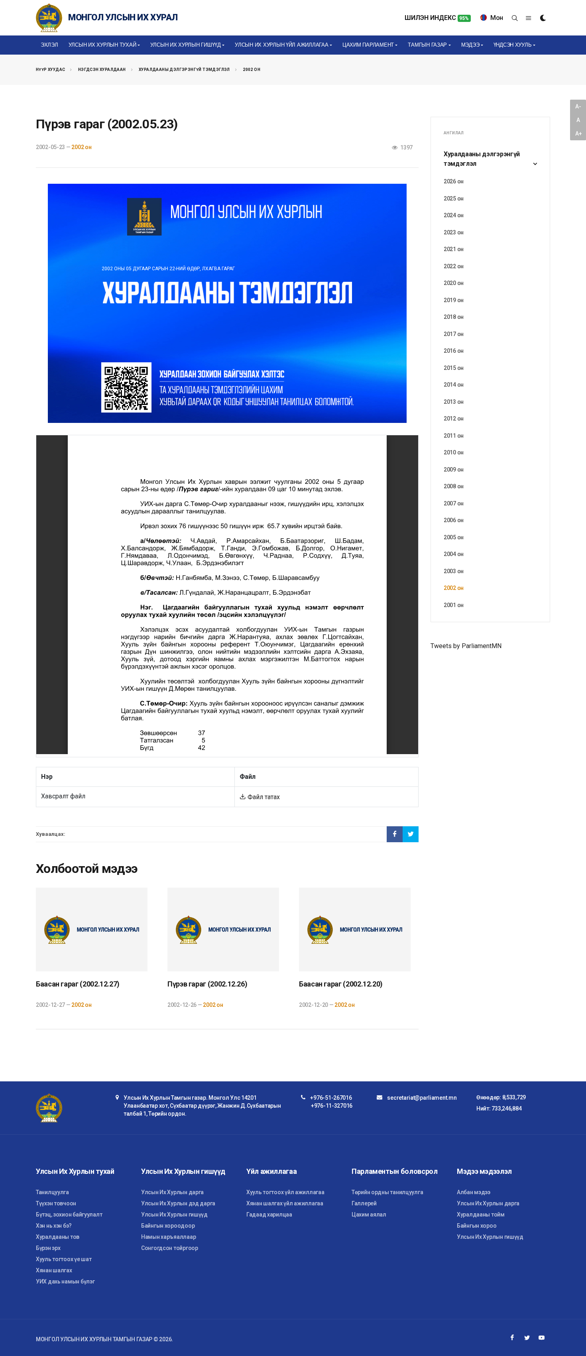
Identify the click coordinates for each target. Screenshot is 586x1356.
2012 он (454, 418)
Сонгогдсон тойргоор (169, 1248)
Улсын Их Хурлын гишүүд (174, 1214)
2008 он (454, 486)
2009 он (454, 469)
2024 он (454, 215)
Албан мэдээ (473, 1192)
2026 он (454, 181)
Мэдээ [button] (470, 45)
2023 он (454, 232)
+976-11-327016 (331, 1105)
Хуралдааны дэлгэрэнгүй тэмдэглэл (184, 69)
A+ (578, 133)
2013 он (454, 402)
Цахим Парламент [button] (368, 45)
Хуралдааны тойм (481, 1214)
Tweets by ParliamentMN (466, 646)
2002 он (251, 69)
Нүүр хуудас (50, 69)
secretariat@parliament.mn (421, 1098)
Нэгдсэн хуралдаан (102, 69)
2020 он (454, 283)
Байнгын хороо (476, 1225)
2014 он (454, 384)
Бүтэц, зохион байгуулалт (69, 1214)
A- (578, 106)
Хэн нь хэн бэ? (54, 1225)
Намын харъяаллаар (168, 1237)
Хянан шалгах (54, 1270)
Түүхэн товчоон (56, 1203)
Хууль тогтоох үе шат (63, 1259)
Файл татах (263, 797)
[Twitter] (527, 1337)
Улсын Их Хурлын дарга (172, 1192)
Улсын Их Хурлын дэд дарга (178, 1203)
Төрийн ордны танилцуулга (387, 1192)
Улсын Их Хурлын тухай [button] (102, 45)
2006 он (454, 520)
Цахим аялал (369, 1214)
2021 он (454, 249)
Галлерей (364, 1203)
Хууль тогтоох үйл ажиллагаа (285, 1192)
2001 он (454, 605)
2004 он (454, 554)
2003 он (454, 571)
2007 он (454, 503)
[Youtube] (541, 1337)
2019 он (454, 300)
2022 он (454, 266)
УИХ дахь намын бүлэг (65, 1281)
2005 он (454, 537)
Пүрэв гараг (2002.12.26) (207, 984)
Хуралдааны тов (57, 1237)
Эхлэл (49, 45)
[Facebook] (512, 1337)
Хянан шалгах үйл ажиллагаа (284, 1203)
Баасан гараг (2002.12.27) (78, 984)
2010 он (454, 452)
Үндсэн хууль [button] (513, 45)
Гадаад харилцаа (269, 1214)
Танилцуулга (52, 1192)
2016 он (454, 351)
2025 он (454, 198)
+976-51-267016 (331, 1098)
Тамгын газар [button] (427, 45)
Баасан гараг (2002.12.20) (341, 984)
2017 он (454, 334)
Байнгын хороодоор (168, 1225)
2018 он (454, 317)
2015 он (454, 368)
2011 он (454, 435)
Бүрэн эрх (48, 1248)
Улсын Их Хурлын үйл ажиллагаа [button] (281, 45)
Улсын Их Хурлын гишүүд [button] (185, 45)
